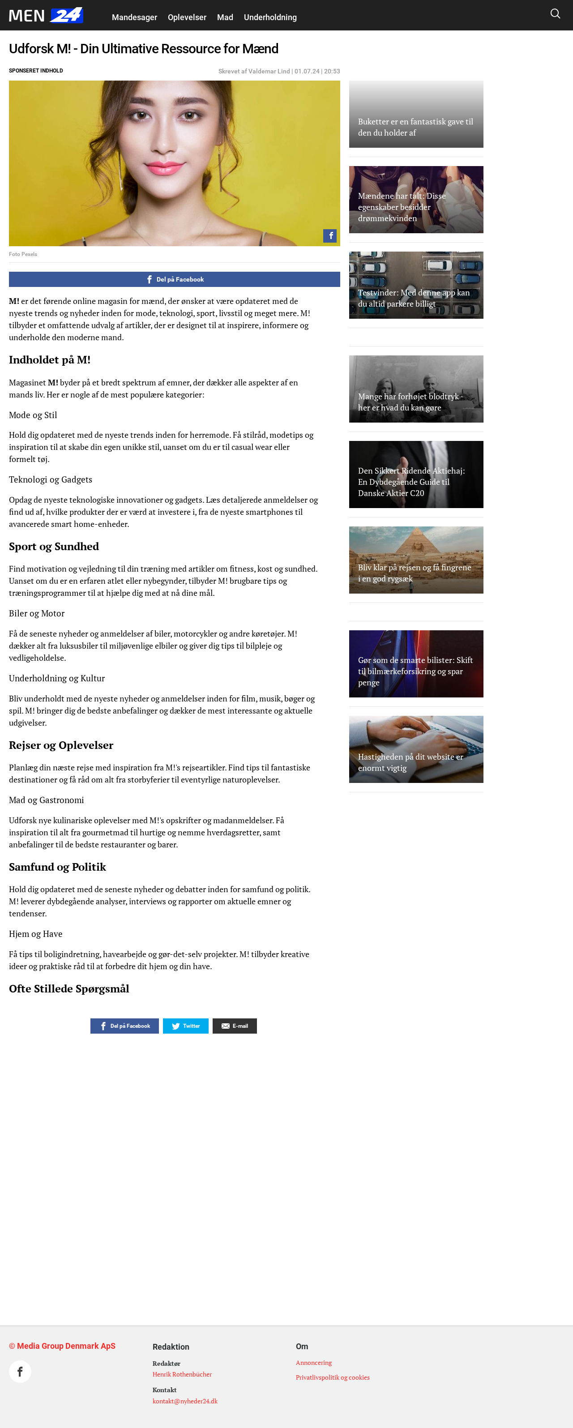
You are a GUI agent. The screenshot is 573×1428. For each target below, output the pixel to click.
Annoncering (314, 1362)
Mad (225, 17)
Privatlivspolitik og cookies (333, 1377)
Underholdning (270, 17)
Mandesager (134, 17)
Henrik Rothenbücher (182, 1374)
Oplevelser (187, 17)
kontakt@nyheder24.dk (185, 1401)
